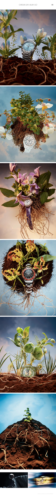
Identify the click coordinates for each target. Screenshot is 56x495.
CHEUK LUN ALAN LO (28, 5)
